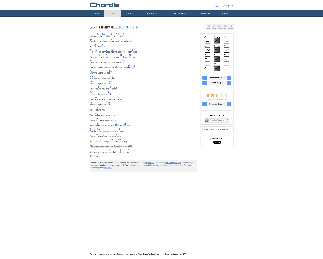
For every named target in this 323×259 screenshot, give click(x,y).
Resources (205, 14)
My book (179, 14)
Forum (225, 14)
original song (150, 163)
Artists (129, 14)
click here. (108, 168)
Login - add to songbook (215, 129)
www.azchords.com (173, 163)
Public (153, 14)
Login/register (227, 5)
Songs (112, 14)
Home (97, 14)
